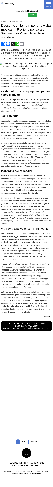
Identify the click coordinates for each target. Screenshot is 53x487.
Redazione (13, 463)
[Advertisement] (26, 408)
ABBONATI (32, 15)
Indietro (33, 442)
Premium (37, 465)
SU (26, 454)
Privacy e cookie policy (20, 473)
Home (23, 442)
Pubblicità (23, 463)
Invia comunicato (36, 463)
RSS (31, 465)
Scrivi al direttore (20, 465)
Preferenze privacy (35, 473)
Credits (47, 471)
